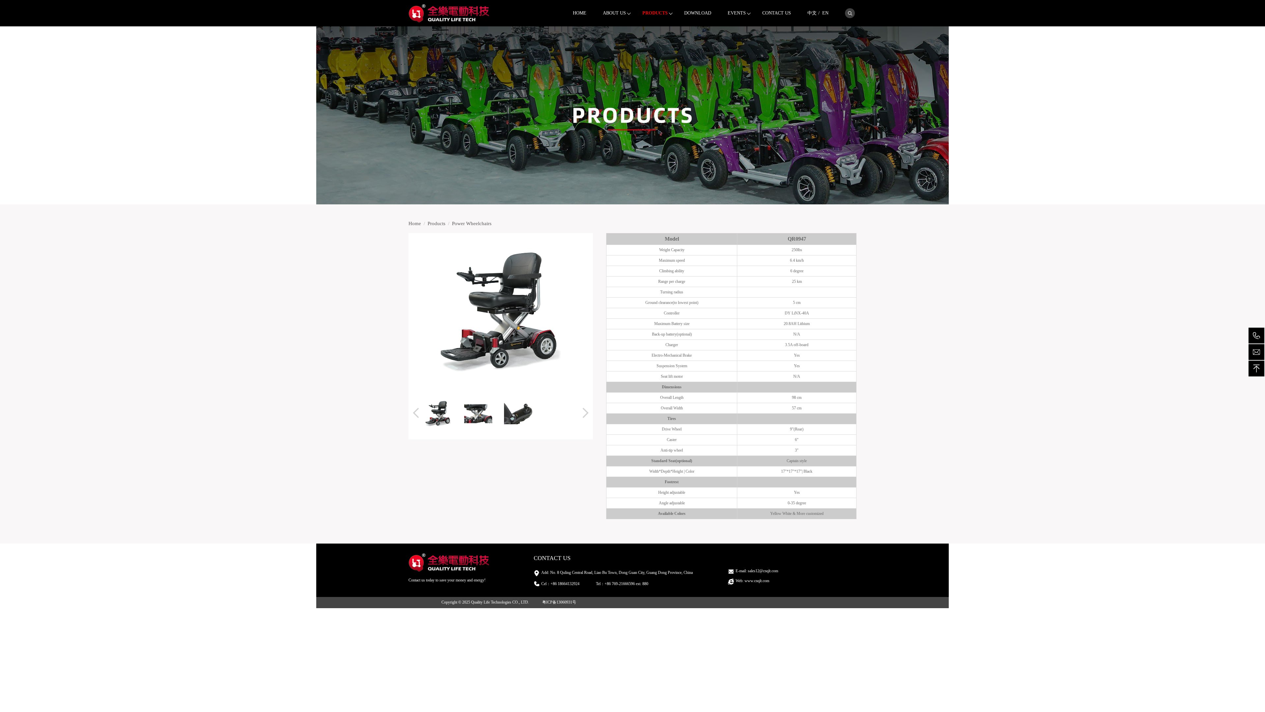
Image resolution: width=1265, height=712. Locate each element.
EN (825, 13)
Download (697, 13)
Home (579, 13)
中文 (812, 13)
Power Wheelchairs (472, 223)
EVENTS (737, 13)
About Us (614, 13)
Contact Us (776, 13)
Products (655, 13)
